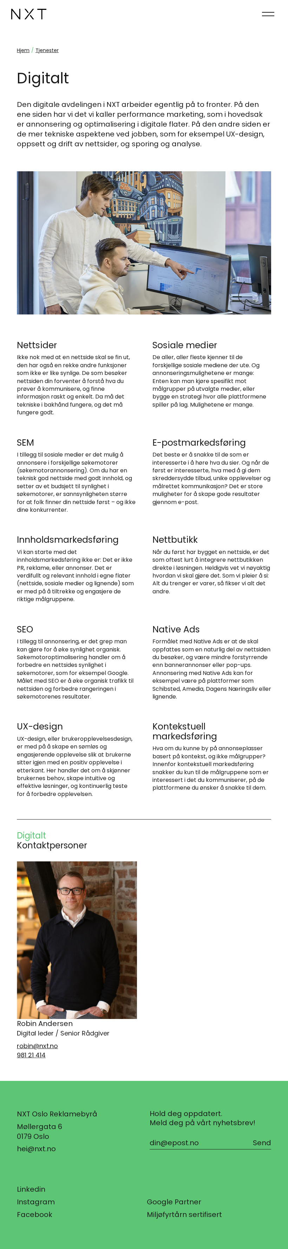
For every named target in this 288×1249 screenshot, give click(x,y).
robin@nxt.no (37, 1045)
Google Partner (174, 1202)
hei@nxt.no (36, 1149)
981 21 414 (31, 1055)
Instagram (36, 1202)
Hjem (23, 50)
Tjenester (47, 50)
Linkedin (31, 1189)
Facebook (34, 1214)
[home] (28, 14)
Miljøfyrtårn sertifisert (184, 1214)
